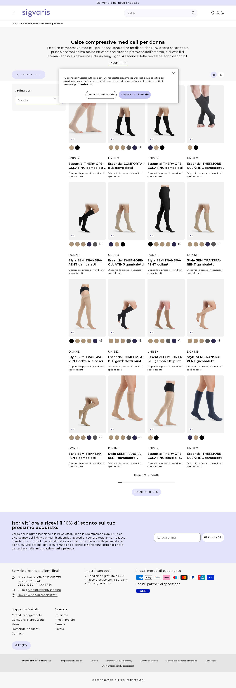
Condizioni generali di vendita (181, 660)
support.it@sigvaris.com (44, 590)
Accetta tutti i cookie (135, 94)
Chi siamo (61, 615)
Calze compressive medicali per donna (42, 24)
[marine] (134, 147)
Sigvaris (108, 680)
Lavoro (59, 629)
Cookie (94, 660)
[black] (77, 147)
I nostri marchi (65, 620)
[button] (13, 12)
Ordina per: (23, 90)
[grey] (128, 147)
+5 (100, 244)
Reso (15, 624)
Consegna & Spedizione (28, 620)
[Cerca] (193, 13)
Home (15, 24)
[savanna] (123, 147)
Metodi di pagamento (27, 615)
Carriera (60, 624)
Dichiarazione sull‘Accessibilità (118, 665)
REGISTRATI (213, 537)
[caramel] (117, 147)
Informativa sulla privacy (119, 660)
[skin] (111, 147)
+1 (139, 147)
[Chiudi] (173, 73)
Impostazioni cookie (71, 660)
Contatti (17, 633)
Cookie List (85, 84)
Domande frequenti (25, 629)
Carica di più (146, 492)
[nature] (71, 147)
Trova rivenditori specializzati (38, 595)
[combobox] (160, 13)
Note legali (210, 660)
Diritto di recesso (149, 660)
